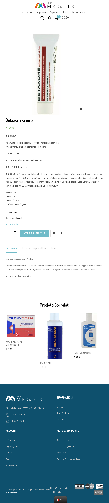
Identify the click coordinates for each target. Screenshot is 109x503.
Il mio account (11, 440)
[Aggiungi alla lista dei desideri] (53, 233)
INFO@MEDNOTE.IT (18, 421)
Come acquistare (64, 440)
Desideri (9, 458)
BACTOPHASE (46, 362)
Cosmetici (27, 12)
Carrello (9, 452)
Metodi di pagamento (65, 446)
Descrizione (11, 248)
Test (65, 12)
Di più (53, 248)
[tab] (11, 248)
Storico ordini (11, 465)
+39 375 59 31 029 (18, 414)
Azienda (60, 407)
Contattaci (61, 419)
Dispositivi (54, 12)
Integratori (40, 12)
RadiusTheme (11, 492)
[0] (56, 18)
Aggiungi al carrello (34, 233)
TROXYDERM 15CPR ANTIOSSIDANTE (14, 344)
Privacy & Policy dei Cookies (68, 458)
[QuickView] (62, 233)
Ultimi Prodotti (63, 413)
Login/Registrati (12, 446)
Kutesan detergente (82, 352)
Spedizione (61, 452)
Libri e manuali (78, 12)
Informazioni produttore (34, 248)
